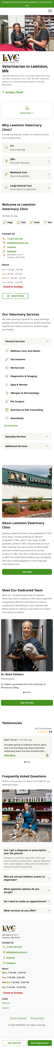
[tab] (24, 692)
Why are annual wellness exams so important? (24, 878)
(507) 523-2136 (14, 1043)
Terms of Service (18, 1018)
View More (27, 572)
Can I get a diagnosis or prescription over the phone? (25, 852)
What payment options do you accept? (21, 890)
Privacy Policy (37, 1018)
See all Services (11, 425)
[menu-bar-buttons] (50, 11)
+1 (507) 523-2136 (14, 947)
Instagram (10, 963)
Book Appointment (39, 1043)
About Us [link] (6, 1003)
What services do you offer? (20, 910)
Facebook (10, 957)
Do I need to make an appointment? (25, 901)
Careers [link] (5, 1007)
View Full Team (27, 702)
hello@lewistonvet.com (16, 952)
